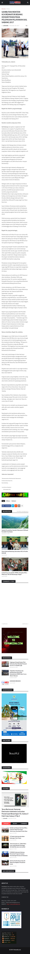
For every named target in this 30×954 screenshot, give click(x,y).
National (14, 501)
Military (8, 8)
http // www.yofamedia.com (13, 904)
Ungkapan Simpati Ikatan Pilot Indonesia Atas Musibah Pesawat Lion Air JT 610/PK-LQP (18, 663)
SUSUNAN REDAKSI (15, 681)
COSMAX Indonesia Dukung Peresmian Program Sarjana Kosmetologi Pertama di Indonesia (19, 853)
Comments (24, 823)
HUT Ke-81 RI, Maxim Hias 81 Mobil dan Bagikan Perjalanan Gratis (17, 862)
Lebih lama (25, 623)
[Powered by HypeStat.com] (9, 943)
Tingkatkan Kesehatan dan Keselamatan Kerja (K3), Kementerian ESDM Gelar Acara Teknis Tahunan (18, 673)
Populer (6, 823)
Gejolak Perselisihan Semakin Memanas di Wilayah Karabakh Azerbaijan (15, 531)
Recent (15, 823)
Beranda (3, 8)
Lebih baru (5, 623)
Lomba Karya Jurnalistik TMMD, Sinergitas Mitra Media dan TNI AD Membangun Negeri (14, 573)
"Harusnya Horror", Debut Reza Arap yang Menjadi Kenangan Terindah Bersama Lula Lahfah (18, 845)
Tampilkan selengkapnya (22, 511)
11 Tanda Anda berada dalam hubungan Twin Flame (17, 837)
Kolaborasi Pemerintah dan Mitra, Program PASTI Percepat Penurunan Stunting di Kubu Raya (18, 829)
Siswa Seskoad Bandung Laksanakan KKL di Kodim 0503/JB (15, 552)
